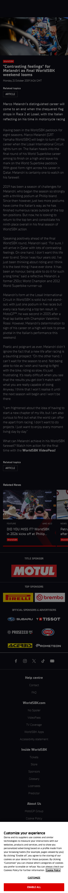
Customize (34, 877)
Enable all (34, 887)
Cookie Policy (53, 870)
